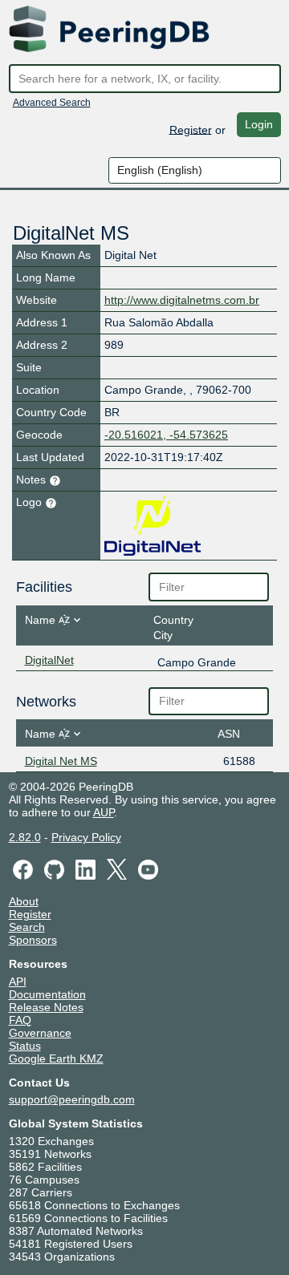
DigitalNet (49, 660)
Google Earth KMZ (56, 1058)
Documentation (47, 994)
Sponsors (33, 939)
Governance (40, 1032)
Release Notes (46, 1007)
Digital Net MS (61, 761)
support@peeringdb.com (72, 1099)
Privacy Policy (86, 837)
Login (259, 124)
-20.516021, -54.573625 (166, 434)
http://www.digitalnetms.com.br (181, 299)
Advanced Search (52, 102)
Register (190, 129)
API (17, 981)
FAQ (20, 1020)
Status (25, 1045)
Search (27, 927)
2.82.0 (25, 837)
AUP (103, 812)
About (24, 901)
